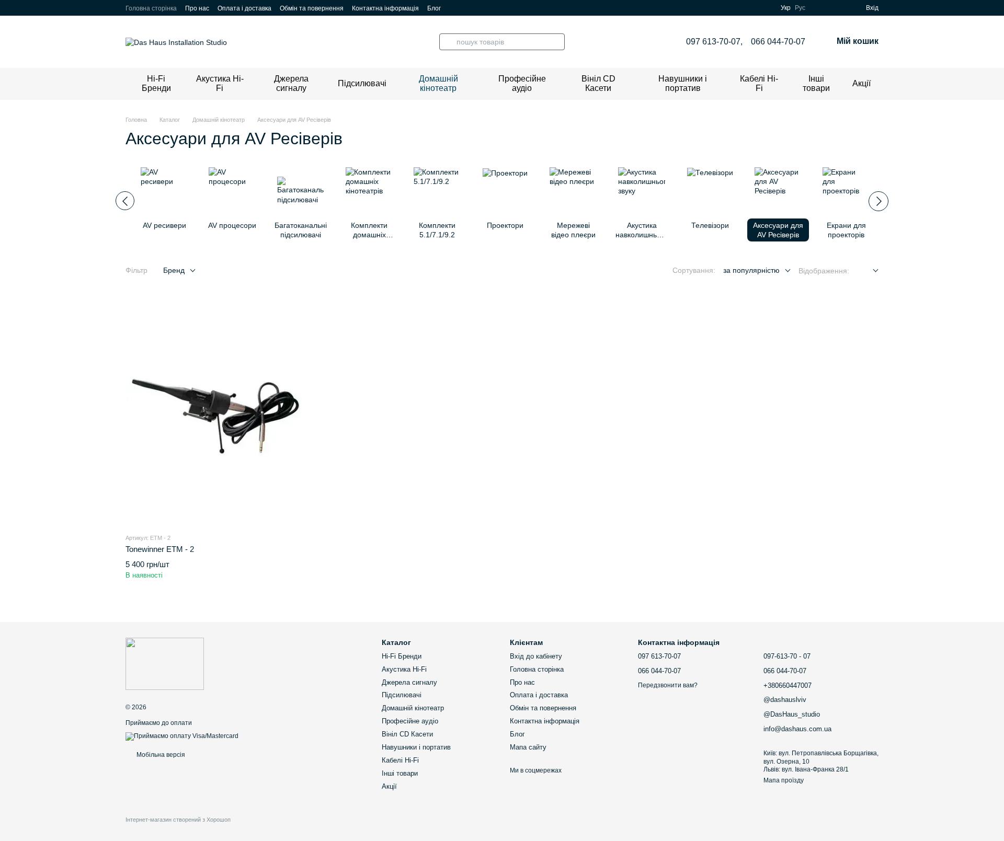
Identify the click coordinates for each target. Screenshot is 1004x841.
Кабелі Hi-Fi (759, 83)
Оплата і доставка (244, 8)
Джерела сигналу (291, 83)
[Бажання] (839, 8)
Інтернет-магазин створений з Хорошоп (178, 819)
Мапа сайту (528, 747)
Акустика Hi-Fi (220, 83)
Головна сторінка (151, 8)
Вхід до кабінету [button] (536, 656)
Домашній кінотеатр (438, 83)
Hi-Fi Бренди (156, 83)
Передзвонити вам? (668, 685)
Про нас (197, 8)
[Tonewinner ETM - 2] (214, 410)
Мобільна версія (160, 754)
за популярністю (751, 270)
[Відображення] (867, 271)
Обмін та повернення (312, 8)
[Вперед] (878, 201)
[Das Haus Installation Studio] (165, 663)
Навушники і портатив (682, 83)
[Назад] (125, 200)
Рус (800, 8)
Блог (434, 8)
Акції (861, 83)
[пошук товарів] (447, 41)
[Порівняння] (820, 8)
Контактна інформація (385, 8)
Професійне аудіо (522, 83)
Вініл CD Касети (598, 83)
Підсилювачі (362, 83)
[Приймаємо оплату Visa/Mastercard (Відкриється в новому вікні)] (182, 736)
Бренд (174, 270)
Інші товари (816, 83)
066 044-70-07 (778, 42)
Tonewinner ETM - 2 (160, 549)
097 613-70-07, (714, 42)
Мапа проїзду (783, 780)
